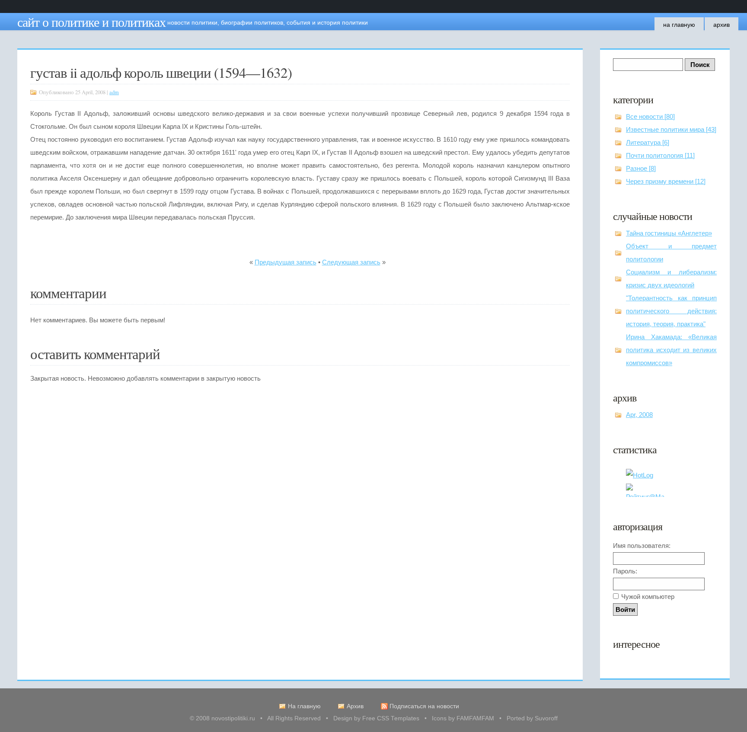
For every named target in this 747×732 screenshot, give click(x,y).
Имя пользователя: (641, 545)
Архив (721, 24)
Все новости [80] (650, 116)
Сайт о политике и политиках (91, 21)
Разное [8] (641, 168)
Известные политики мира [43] (671, 129)
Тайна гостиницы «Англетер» (669, 233)
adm (114, 92)
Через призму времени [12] (666, 181)
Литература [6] (647, 142)
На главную (679, 24)
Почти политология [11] (660, 155)
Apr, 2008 (639, 414)
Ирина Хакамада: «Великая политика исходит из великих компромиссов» (671, 349)
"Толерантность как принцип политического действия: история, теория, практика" (671, 311)
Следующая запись (351, 262)
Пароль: (625, 571)
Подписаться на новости (424, 706)
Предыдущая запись (285, 262)
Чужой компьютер (647, 596)
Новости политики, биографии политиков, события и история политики (267, 22)
